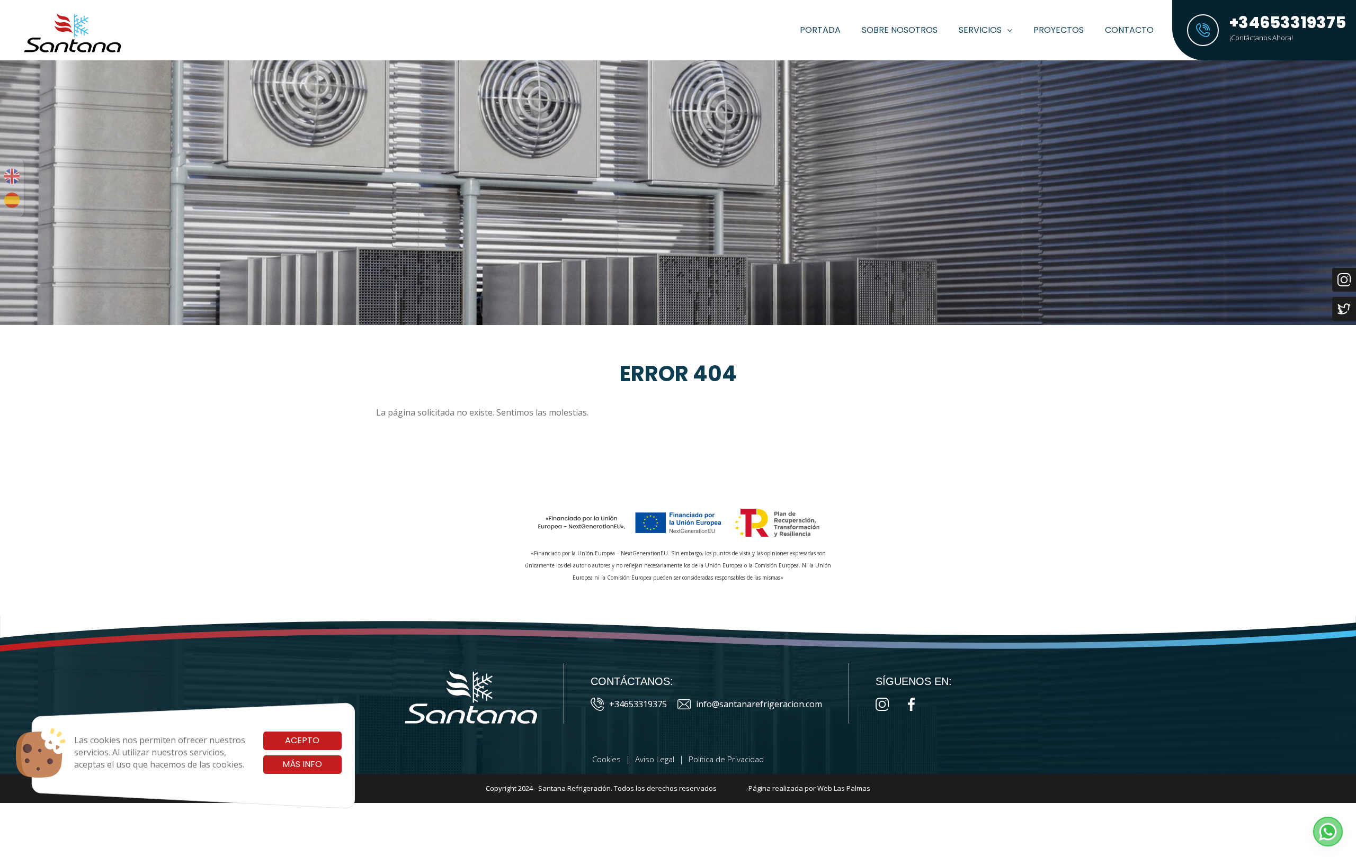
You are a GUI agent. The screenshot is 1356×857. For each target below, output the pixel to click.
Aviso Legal (654, 759)
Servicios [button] (980, 30)
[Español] (12, 200)
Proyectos (1058, 30)
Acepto (302, 740)
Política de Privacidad (726, 759)
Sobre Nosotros (900, 30)
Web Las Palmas (843, 788)
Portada (820, 30)
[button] (1328, 831)
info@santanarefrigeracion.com (759, 704)
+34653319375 (638, 704)
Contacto (1129, 30)
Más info (302, 764)
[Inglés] (12, 176)
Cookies (606, 759)
